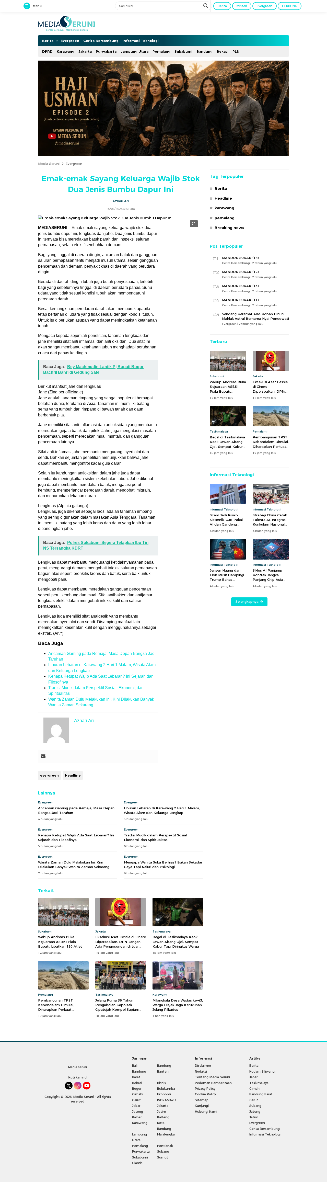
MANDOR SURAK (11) (240, 300)
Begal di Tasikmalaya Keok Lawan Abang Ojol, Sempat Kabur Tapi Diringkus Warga (176, 941)
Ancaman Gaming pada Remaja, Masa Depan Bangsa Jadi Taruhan (76, 810)
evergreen (49, 775)
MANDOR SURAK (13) (240, 286)
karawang (224, 208)
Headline (73, 775)
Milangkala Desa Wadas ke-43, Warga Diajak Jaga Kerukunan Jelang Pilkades (178, 1004)
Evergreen (73, 164)
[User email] (43, 756)
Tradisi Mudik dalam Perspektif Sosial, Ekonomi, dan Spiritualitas (156, 837)
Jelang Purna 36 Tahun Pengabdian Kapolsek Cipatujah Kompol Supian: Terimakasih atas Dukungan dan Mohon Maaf (118, 1009)
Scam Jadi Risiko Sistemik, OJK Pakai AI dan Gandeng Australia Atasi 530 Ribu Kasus (226, 524)
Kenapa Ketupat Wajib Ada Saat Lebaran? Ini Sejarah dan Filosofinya (76, 837)
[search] (206, 6)
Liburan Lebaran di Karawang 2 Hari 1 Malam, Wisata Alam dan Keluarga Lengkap (162, 810)
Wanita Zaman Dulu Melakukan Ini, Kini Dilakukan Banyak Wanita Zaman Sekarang (73, 864)
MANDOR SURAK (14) (240, 258)
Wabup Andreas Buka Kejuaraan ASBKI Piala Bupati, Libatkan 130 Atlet (60, 941)
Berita (221, 188)
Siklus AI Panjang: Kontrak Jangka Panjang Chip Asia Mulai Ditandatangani (270, 577)
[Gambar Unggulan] (105, 218)
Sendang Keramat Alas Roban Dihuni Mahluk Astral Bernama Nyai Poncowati (255, 316)
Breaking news (229, 227)
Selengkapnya (247, 601)
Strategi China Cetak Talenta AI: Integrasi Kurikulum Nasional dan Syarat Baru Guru (271, 522)
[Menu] (27, 6)
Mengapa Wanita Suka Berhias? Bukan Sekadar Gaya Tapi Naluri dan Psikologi (163, 864)
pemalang (225, 218)
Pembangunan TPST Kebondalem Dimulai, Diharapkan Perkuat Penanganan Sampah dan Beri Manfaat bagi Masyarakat (63, 1009)
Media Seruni (49, 164)
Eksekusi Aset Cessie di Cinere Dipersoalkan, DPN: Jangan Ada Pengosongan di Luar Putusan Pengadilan (120, 944)
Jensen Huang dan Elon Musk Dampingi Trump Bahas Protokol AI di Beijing (227, 577)
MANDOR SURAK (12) (240, 272)
